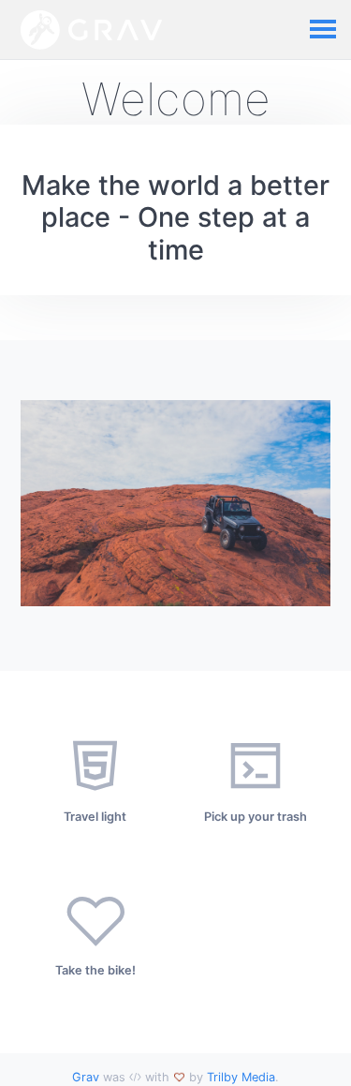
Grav (85, 1077)
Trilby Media (241, 1077)
